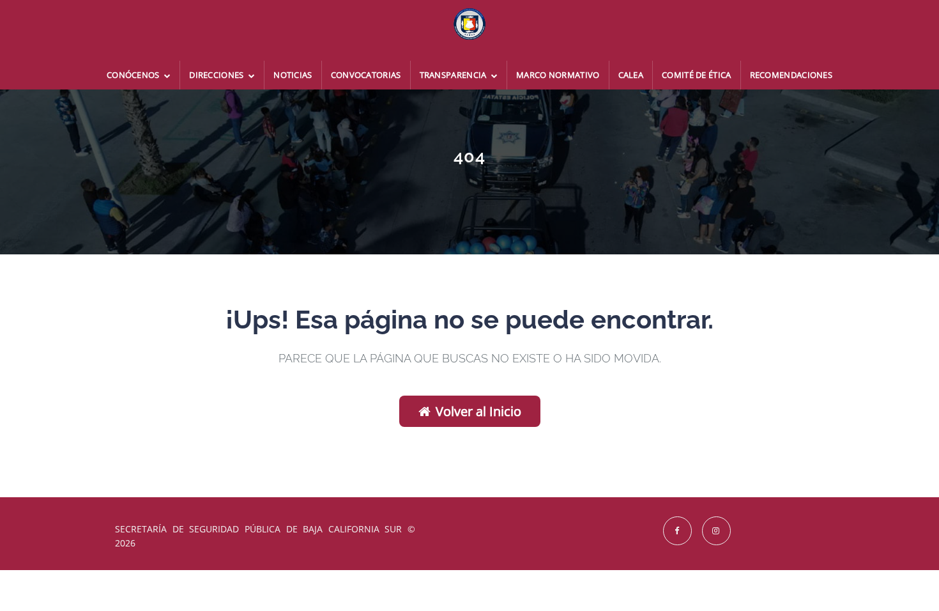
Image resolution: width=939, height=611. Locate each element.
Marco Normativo (558, 75)
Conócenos (134, 75)
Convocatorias (366, 75)
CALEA (631, 75)
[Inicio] (469, 30)
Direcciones (217, 75)
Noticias (292, 75)
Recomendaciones (791, 75)
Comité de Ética (696, 75)
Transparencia (454, 75)
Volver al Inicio (478, 411)
